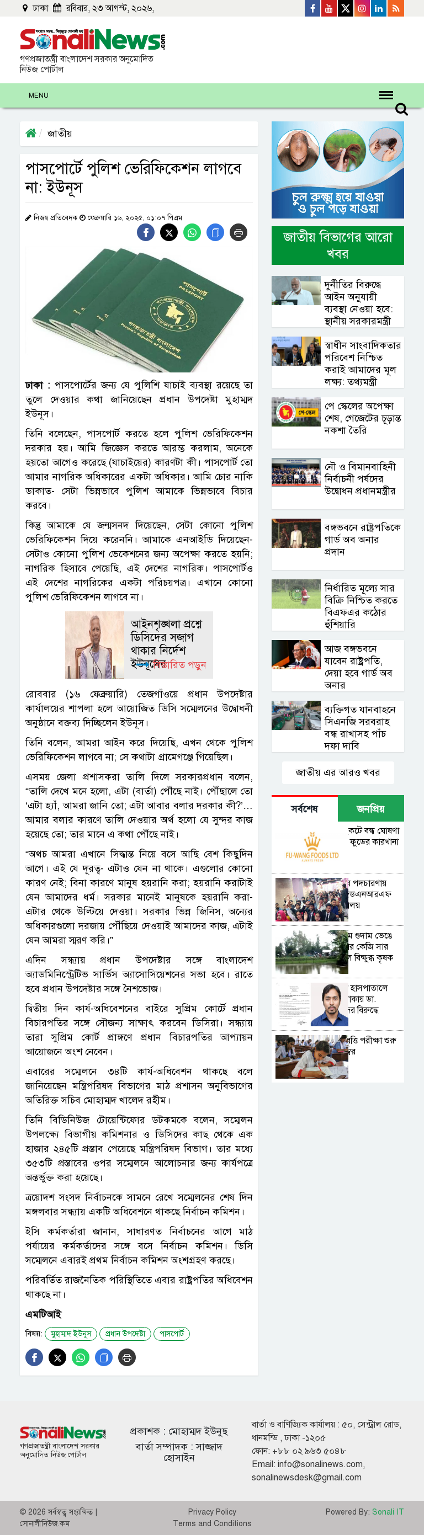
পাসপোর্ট (172, 1334)
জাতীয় (59, 133)
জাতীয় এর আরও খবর (338, 772)
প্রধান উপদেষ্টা (125, 1334)
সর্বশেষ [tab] (305, 809)
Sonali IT (388, 1512)
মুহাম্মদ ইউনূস (71, 1334)
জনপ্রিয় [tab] (371, 809)
